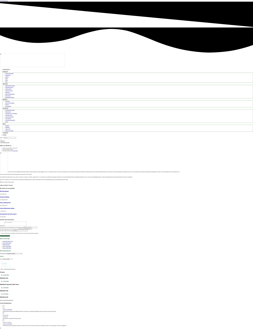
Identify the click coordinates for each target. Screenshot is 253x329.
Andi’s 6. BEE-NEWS (7, 248)
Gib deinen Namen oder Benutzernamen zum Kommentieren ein (12, 227)
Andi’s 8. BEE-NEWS (7, 243)
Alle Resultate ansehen (4, 142)
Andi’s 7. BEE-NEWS (7, 246)
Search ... (2, 137)
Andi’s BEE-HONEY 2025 (8, 241)
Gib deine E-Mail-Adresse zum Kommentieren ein (9, 229)
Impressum (5, 265)
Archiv (1, 259)
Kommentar (2, 225)
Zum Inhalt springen (4, 0)
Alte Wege (6, 316)
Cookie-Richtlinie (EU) (7, 266)
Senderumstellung (4, 197)
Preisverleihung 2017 (5, 202)
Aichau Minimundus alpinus (7, 208)
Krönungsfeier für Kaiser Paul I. (8, 214)
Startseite (4, 261)
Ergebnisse (2, 141)
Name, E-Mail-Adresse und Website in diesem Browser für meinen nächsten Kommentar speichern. (20, 233)
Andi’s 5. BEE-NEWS (8, 323)
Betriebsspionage (4, 191)
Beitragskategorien (3, 253)
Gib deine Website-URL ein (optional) (7, 230)
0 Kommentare (15, 150)
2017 (12, 149)
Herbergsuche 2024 (6, 244)
